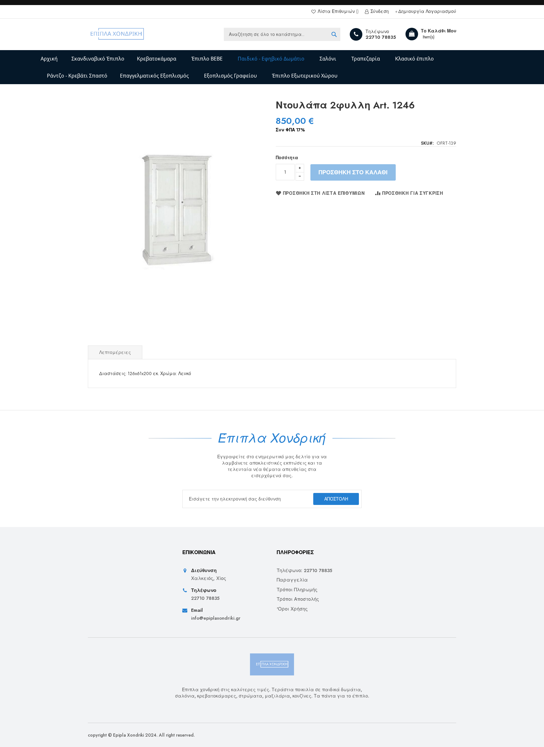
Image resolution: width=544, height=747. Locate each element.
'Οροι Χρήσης (292, 609)
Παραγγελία (292, 580)
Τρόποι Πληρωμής (297, 590)
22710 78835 (381, 37)
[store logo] (117, 34)
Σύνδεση (379, 11)
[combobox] (282, 34)
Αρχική (49, 58)
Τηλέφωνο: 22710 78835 (304, 570)
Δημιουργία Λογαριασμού (427, 11)
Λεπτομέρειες (115, 352)
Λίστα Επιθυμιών (336, 11)
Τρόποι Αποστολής (298, 599)
